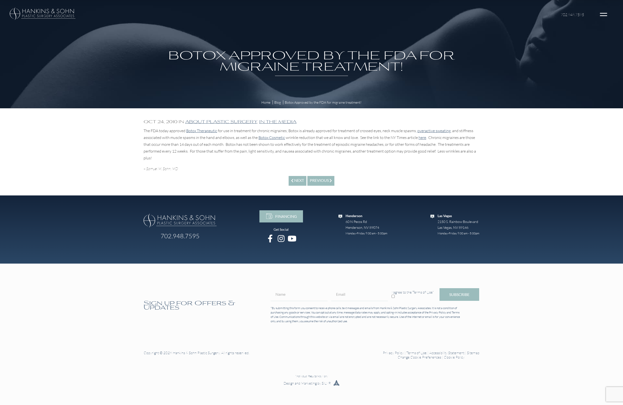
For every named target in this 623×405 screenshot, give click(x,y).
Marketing (309, 383)
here (422, 137)
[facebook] (270, 238)
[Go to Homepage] (180, 220)
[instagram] (281, 238)
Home (265, 102)
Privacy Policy (437, 312)
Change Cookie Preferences (419, 357)
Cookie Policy (454, 357)
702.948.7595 (572, 14)
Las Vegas (445, 216)
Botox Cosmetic (271, 137)
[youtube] (292, 238)
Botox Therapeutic (201, 130)
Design (289, 383)
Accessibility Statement (446, 352)
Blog (277, 102)
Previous (320, 180)
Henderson (354, 216)
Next (298, 180)
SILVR (326, 383)
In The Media (277, 121)
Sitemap (473, 352)
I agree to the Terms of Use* (413, 292)
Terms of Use (416, 352)
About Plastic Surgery (221, 121)
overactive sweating (434, 130)
